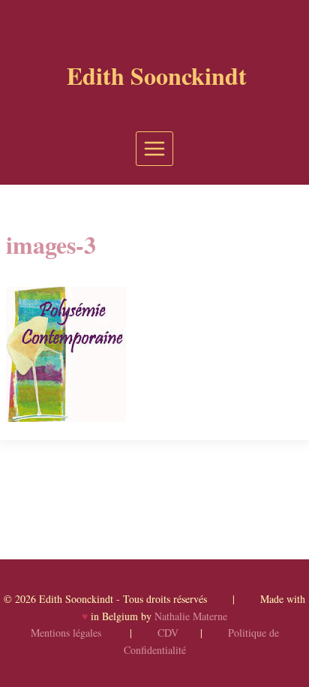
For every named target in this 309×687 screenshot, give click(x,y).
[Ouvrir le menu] (155, 148)
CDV (168, 632)
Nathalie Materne (190, 616)
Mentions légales (66, 632)
